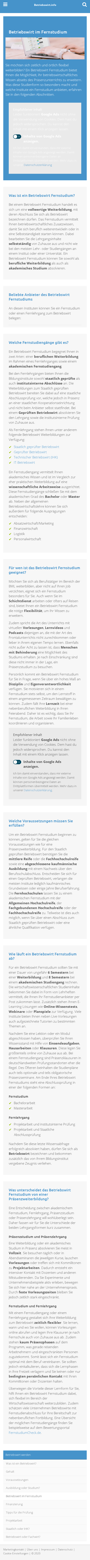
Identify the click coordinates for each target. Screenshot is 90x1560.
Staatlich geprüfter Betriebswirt (36, 447)
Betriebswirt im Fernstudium (24, 1496)
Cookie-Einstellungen (15, 1553)
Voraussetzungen (17, 1480)
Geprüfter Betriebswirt (30, 452)
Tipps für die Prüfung (19, 1512)
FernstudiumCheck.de (25, 1432)
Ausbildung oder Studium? (23, 1488)
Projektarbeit (14, 1520)
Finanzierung (14, 1504)
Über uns (32, 1549)
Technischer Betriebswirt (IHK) (36, 457)
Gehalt (10, 1471)
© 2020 (35, 1553)
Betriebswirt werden (18, 1455)
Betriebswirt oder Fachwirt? (23, 1537)
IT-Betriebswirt (24, 462)
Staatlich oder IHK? (17, 1529)
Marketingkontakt (13, 1549)
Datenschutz (65, 1549)
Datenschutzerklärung (38, 165)
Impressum (48, 1549)
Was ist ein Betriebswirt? (21, 1463)
